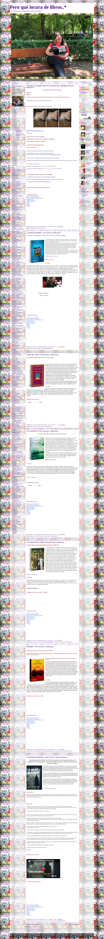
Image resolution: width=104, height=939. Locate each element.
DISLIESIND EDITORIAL (16, 247)
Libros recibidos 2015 (16, 369)
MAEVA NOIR (14, 377)
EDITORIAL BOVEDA (16, 274)
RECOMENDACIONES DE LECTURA (51, 642)
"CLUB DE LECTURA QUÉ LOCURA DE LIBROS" (17, 170)
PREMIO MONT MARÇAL (16, 468)
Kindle (13, 356)
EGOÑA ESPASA (15, 295)
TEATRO (13, 514)
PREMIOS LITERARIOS (16, 472)
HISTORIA (14, 341)
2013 (14, 162)
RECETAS (14, 482)
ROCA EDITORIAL (35, 136)
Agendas (13, 179)
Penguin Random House (16, 456)
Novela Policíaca (15, 437)
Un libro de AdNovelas (31, 477)
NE (12, 404)
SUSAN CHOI (14, 512)
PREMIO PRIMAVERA (16, 470)
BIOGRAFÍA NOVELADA (16, 206)
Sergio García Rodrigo (16, 505)
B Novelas (14, 200)
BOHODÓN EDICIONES (16, 209)
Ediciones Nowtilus (15, 267)
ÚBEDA (13, 525)
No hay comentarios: (52, 424)
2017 (14, 124)
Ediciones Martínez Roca (16, 266)
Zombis (13, 533)
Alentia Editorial (15, 182)
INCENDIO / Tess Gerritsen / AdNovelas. (40, 647)
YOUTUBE (14, 532)
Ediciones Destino (15, 265)
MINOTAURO (14, 385)
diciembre (16, 125)
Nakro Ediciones (15, 393)
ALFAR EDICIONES (15, 185)
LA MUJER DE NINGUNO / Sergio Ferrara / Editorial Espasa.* (47, 757)
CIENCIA (13, 220)
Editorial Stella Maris (16, 291)
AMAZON (13, 190)
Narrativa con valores (16, 397)
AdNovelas (32, 348)
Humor (13, 344)
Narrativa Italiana (15, 401)
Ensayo (13, 305)
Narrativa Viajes (15, 403)
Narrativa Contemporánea (16, 399)
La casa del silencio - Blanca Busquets (88, 182)
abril (15, 151)
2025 (14, 112)
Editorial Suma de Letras (16, 293)
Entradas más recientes (32, 924)
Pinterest (28, 203)
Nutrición (13, 441)
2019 (14, 121)
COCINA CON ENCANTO (16, 226)
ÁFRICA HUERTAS (15, 178)
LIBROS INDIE (14, 365)
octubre (15, 142)
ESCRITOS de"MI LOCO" (16, 309)
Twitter (27, 202)
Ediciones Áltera (15, 259)
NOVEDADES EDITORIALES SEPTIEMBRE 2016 (17, 421)
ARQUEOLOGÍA (15, 193)
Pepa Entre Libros (30, 199)
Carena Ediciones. (15, 212)
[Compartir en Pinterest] (62, 226)
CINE (13, 223)
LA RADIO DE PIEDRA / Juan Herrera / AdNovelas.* (43, 233)
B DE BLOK (14, 198)
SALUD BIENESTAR (15, 501)
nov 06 (16, 140)
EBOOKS (13, 254)
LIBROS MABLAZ (15, 368)
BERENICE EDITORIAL (16, 204)
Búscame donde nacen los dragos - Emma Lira (89, 158)
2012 (14, 163)
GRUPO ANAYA (38, 536)
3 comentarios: (51, 919)
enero (15, 155)
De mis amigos (15, 239)
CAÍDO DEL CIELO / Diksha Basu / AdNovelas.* (42, 355)
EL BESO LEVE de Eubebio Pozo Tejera (89, 163)
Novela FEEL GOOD (15, 428)
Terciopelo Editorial (15, 517)
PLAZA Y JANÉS (15, 460)
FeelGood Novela (15, 320)
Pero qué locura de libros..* (38, 7)
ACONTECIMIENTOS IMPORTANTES (16, 175)
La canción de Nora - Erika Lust (88, 145)
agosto (15, 145)
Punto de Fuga (14, 480)
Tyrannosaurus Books (16, 524)
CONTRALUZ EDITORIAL (16, 232)
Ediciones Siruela (15, 270)
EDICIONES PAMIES (16, 269)
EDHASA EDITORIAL (16, 255)
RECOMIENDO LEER (48, 348)
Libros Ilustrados (15, 364)
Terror (13, 518)
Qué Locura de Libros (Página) (32, 197)
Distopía (13, 248)
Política (13, 464)
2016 (14, 157)
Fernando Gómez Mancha (17, 325)
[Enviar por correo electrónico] (57, 226)
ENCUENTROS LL (15, 301)
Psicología (14, 478)
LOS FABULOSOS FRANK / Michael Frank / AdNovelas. (45, 542)
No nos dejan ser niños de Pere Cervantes (88, 169)
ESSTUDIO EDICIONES (16, 316)
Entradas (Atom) (35, 926)
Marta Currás (14, 381)
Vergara (13, 528)
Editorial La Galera (15, 282)
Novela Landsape (15, 434)
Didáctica (13, 246)
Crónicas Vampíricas (16, 236)
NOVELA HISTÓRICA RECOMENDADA (16, 433)
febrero (15, 154)
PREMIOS (14, 471)
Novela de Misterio (15, 422)
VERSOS (13, 529)
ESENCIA (13, 311)
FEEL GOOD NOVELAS (16, 319)
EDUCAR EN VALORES (16, 294)
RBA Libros (14, 481)
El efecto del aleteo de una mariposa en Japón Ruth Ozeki (17, 298)
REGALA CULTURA (15, 490)
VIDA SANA (14, 531)
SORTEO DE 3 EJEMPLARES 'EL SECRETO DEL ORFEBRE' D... (19, 131)
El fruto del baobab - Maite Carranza (88, 139)
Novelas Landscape (15, 438)
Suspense (14, 513)
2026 (14, 111)
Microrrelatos (14, 384)
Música (13, 391)
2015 (14, 159)
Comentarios (84, 96)
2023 (14, 115)
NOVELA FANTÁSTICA (16, 426)
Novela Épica (14, 424)
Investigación (14, 350)
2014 (14, 160)
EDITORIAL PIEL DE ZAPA (17, 286)
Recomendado (41, 348)
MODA (13, 389)
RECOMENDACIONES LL (16, 486)
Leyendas (14, 360)
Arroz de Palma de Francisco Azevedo (89, 133)
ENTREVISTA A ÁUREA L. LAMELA (89, 151)
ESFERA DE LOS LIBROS (17, 312)
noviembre (16, 127)
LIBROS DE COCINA (16, 361)
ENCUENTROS (14, 300)
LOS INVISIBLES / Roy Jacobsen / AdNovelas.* (42, 431)
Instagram (28, 206)
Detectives (14, 243)
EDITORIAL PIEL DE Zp (16, 287)
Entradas (84, 94)
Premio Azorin (14, 467)
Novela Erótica (14, 425)
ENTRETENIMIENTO (16, 307)
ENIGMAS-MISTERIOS (16, 304)
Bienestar (13, 205)
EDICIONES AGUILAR (16, 258)
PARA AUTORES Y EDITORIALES (36, 80)
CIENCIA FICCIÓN (15, 222)
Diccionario (14, 244)
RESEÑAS (14, 494)
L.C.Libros (14, 357)
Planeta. (13, 459)
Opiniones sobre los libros (17, 446)
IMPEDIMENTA (14, 345)
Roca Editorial (38, 228)
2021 (14, 118)
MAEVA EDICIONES (15, 376)
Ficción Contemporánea (16, 328)
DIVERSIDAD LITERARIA (16, 250)
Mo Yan (13, 388)
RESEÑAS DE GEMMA (16, 495)
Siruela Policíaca (15, 506)
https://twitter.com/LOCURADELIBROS (49, 166)
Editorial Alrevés (15, 273)
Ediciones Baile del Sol (16, 262)
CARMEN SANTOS (15, 213)
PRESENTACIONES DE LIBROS (18, 474)
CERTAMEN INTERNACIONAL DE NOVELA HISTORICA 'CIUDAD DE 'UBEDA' (17, 218)
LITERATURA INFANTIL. (16, 371)
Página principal (15, 80)
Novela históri (14, 429)
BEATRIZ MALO (15, 202)
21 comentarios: (51, 226)
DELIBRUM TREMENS (16, 240)
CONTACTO (24, 80)
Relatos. (13, 493)
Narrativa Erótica (15, 400)
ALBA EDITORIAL (15, 181)
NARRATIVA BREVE (15, 396)
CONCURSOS (32, 228)
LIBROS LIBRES (15, 367)
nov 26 (16, 128)
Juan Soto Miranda (15, 353)
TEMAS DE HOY (15, 516)
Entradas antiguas (73, 924)
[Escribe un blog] (58, 226)
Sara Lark (14, 502)
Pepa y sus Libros (30, 201)
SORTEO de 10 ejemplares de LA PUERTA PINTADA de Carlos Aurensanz (88, 128)
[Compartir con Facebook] (61, 226)
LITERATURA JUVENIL (16, 372)
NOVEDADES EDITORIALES (17, 411)
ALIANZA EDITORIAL (16, 189)
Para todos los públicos (16, 455)
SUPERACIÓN (14, 510)
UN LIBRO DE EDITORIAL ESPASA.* (50, 788)
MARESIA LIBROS (15, 378)
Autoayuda (14, 194)
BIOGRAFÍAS (14, 208)
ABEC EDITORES (15, 173)
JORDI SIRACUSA (15, 352)
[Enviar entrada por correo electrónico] (55, 226)
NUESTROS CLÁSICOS (16, 439)
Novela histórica (42, 642)
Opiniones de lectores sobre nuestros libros (17, 444)
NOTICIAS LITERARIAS (16, 407)
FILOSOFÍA (14, 329)
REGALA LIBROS (15, 491)
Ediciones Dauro (15, 263)
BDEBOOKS (14, 201)
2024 (14, 114)
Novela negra (14, 435)
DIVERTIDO (14, 251)
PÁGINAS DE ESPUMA (16, 451)
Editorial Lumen (15, 283)
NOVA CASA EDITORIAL (16, 408)
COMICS (13, 227)
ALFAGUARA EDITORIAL (16, 183)
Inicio (53, 924)
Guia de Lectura (15, 338)
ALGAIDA (13, 186)
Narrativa (36, 348)
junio (15, 148)
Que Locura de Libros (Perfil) (32, 195)
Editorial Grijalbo (15, 279)
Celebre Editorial (15, 216)
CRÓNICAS (14, 235)
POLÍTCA (13, 463)
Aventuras (14, 197)
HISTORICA (14, 342)
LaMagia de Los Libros (31, 200)
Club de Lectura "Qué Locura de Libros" (34, 198)
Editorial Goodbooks (16, 278)
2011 (14, 165)
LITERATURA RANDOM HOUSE (18, 373)
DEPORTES (14, 242)
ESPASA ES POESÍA (16, 315)
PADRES (13, 450)
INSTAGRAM (14, 346)
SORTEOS (14, 509)
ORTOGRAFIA (14, 447)
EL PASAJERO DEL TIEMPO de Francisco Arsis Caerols (89, 176)
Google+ (28, 205)
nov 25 (16, 137)
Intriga (13, 349)
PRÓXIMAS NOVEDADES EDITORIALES (16, 477)
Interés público (15, 348)
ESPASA (13, 313)
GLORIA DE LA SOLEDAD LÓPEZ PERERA (17, 333)
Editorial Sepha (15, 290)
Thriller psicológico (15, 521)
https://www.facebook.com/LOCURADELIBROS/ (52, 168)
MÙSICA (13, 392)
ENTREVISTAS (14, 308)
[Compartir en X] (60, 226)
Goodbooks (14, 334)
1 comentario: (50, 640)
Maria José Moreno (15, 380)
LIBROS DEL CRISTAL (16, 363)
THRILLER (14, 520)
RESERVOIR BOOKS (16, 497)
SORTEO (43, 228)
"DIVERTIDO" (14, 172)
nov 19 (16, 139)
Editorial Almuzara (15, 271)
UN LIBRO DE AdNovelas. (32, 588)
